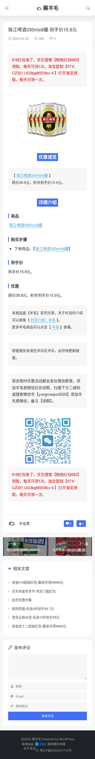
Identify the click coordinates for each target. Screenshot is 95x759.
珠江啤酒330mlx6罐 (32, 175)
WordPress (66, 739)
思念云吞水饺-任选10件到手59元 (36, 617)
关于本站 (30, 748)
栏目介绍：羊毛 (43, 319)
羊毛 (55, 326)
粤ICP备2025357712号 (56, 750)
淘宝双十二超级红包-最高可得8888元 (39, 626)
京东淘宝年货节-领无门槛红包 (34, 591)
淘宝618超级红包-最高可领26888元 (37, 582)
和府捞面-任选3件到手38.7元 (33, 608)
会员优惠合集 (22, 599)
